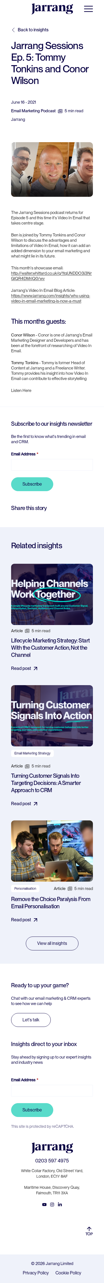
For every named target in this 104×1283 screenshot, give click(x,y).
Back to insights (33, 29)
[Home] (52, 8)
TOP (89, 1234)
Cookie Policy (68, 1273)
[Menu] (88, 8)
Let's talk (30, 1019)
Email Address (23, 454)
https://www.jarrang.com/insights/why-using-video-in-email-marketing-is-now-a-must (50, 298)
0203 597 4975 (52, 1161)
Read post (21, 668)
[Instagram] (52, 1204)
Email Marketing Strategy (32, 753)
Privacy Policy (36, 1273)
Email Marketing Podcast (33, 110)
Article (17, 630)
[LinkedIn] (60, 1204)
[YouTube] (44, 1204)
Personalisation (25, 889)
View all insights (52, 943)
